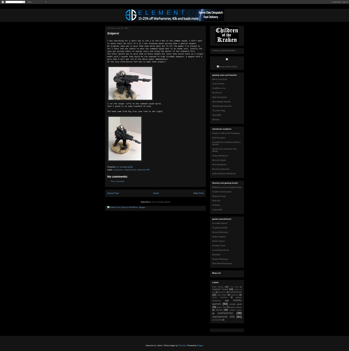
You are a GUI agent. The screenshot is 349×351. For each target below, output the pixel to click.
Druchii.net (217, 93)
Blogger (200, 345)
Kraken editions (219, 237)
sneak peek (235, 304)
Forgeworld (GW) (219, 228)
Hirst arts (216, 200)
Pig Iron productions (221, 169)
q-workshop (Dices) (220, 250)
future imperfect (219, 297)
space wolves (236, 307)
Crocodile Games (219, 223)
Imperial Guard (130, 170)
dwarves (234, 295)
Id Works (216, 205)
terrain (219, 310)
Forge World (234, 287)
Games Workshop (220, 232)
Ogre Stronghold (219, 97)
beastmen (222, 292)
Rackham (216, 254)
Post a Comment (117, 181)
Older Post (198, 193)
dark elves (222, 295)
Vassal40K (216, 115)
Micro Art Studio (219, 160)
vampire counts (235, 310)
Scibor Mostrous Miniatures (224, 173)
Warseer (215, 119)
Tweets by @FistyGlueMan (223, 50)
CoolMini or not (218, 88)
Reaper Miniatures (220, 259)
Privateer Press (218, 245)
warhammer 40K (143, 170)
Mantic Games (218, 241)
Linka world (217, 209)
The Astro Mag (218, 110)
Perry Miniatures (219, 164)
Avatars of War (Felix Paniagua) (226, 133)
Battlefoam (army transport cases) (227, 187)
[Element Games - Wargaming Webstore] (174, 21)
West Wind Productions (222, 263)
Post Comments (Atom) (161, 202)
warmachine (217, 320)
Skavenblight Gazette (221, 102)
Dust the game (218, 138)
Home (156, 193)
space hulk (221, 307)
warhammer (225, 313)
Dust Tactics (217, 287)
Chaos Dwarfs (218, 84)
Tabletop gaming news (222, 106)
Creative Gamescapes (221, 192)
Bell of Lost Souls (219, 79)
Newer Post (113, 193)
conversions (118, 170)
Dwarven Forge (219, 196)
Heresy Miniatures (220, 156)
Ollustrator (182, 345)
